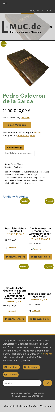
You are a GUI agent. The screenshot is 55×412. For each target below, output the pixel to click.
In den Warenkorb (17, 125)
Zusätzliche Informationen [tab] (18, 153)
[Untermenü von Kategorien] (42, 10)
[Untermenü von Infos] (54, 10)
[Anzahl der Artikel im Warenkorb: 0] (51, 27)
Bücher (37, 132)
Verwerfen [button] (45, 406)
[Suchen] (47, 383)
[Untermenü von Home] (9, 2)
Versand (26, 117)
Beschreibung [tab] (14, 147)
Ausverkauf (23, 135)
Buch (32, 135)
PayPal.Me (47, 354)
